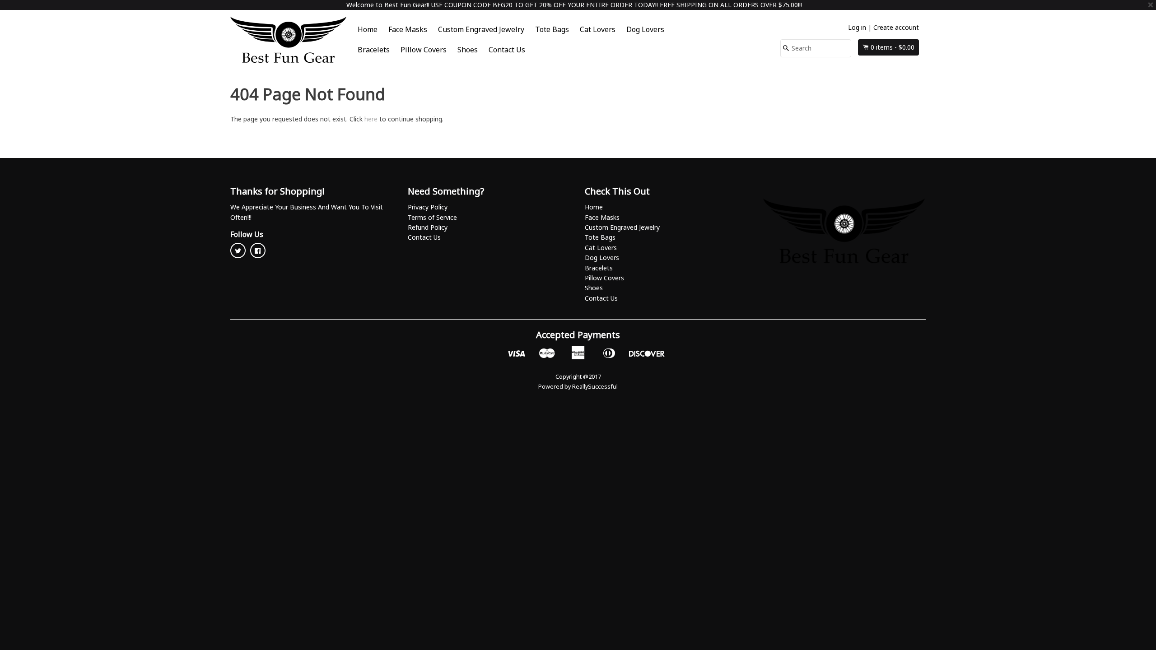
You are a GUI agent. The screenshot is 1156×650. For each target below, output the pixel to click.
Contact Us (507, 50)
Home (368, 29)
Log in (857, 27)
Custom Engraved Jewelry (481, 29)
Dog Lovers (645, 29)
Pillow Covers (424, 50)
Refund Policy (427, 227)
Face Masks (407, 29)
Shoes (467, 50)
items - (892, 47)
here (371, 119)
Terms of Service (432, 217)
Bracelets (374, 50)
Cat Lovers (597, 29)
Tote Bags (552, 29)
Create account (896, 27)
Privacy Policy (427, 207)
